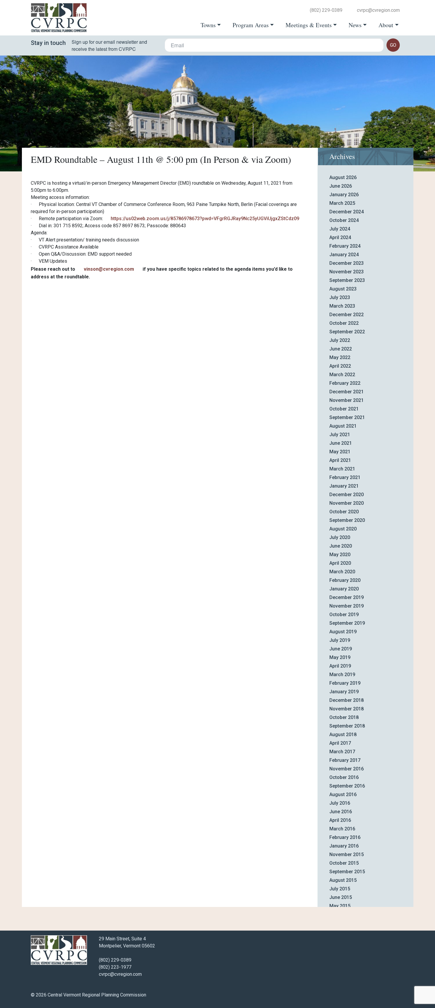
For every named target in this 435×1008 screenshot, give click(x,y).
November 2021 (346, 400)
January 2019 (344, 691)
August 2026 (343, 177)
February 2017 (344, 760)
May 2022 (339, 357)
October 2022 (344, 323)
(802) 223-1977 (115, 967)
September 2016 (347, 786)
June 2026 (340, 186)
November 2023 (346, 272)
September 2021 (347, 417)
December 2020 (346, 494)
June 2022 (340, 349)
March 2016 (342, 829)
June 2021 (340, 443)
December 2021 (346, 392)
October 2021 (344, 409)
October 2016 (344, 777)
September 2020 (347, 520)
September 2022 (347, 332)
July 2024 (339, 229)
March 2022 (342, 374)
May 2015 (339, 906)
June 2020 (340, 546)
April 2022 (340, 366)
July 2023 (339, 297)
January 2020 (344, 589)
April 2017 (340, 743)
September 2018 (347, 726)
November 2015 (346, 854)
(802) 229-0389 (326, 10)
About (385, 25)
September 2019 (347, 623)
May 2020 (339, 554)
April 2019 (340, 666)
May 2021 (339, 452)
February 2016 (344, 837)
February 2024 (344, 246)
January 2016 (344, 846)
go (393, 45)
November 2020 (346, 503)
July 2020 (339, 537)
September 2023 (347, 280)
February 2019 (344, 683)
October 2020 (344, 511)
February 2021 (344, 477)
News (355, 25)
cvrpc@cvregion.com (378, 10)
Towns (208, 25)
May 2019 (339, 657)
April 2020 (340, 563)
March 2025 (342, 203)
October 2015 (344, 863)
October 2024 (344, 220)
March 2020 (342, 571)
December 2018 (346, 700)
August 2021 (343, 426)
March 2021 (342, 469)
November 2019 (346, 606)
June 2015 (340, 897)
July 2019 (339, 640)
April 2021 (340, 460)
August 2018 (343, 734)
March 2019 (342, 674)
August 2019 (343, 631)
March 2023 (342, 306)
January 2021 (344, 486)
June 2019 (340, 649)
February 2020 (344, 580)
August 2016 (343, 794)
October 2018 (344, 717)
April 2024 (340, 237)
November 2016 (346, 769)
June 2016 (340, 811)
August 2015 (343, 880)
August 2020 (343, 529)
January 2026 (344, 194)
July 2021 (339, 434)
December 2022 (346, 314)
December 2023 (346, 263)
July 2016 (339, 803)
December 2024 (346, 212)
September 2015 (347, 871)
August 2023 (343, 289)
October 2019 (344, 614)
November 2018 (346, 709)
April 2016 (340, 820)
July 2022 (339, 340)
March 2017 (342, 751)
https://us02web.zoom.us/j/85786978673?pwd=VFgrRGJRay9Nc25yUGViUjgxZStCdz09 (205, 218)
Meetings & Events (309, 25)
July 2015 (339, 889)
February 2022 (344, 383)
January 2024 (344, 254)
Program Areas (251, 25)
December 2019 (346, 597)
